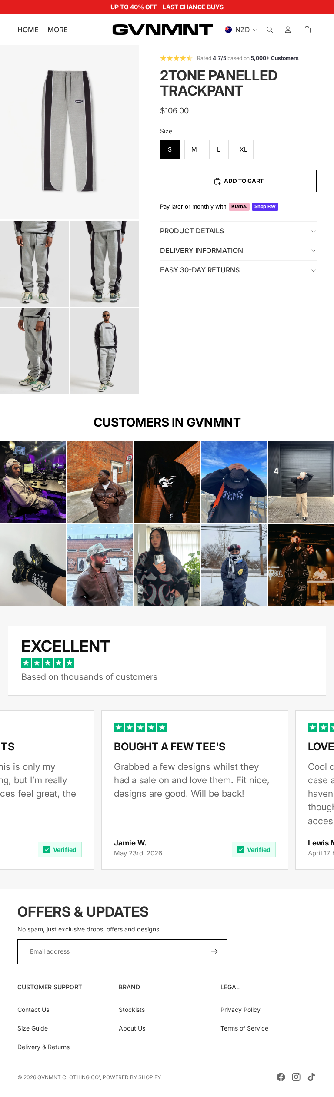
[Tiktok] (311, 1077)
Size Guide (32, 1028)
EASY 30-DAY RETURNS (200, 269)
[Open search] (269, 29)
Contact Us (33, 1009)
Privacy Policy (240, 1009)
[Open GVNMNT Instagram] (33, 482)
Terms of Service (244, 1028)
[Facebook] (281, 1077)
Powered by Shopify (132, 1077)
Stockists (132, 1009)
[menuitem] (57, 29)
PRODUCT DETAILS (192, 230)
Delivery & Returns (43, 1047)
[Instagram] (296, 1077)
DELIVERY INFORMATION (201, 250)
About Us (132, 1028)
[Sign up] (214, 951)
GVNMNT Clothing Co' (68, 1077)
